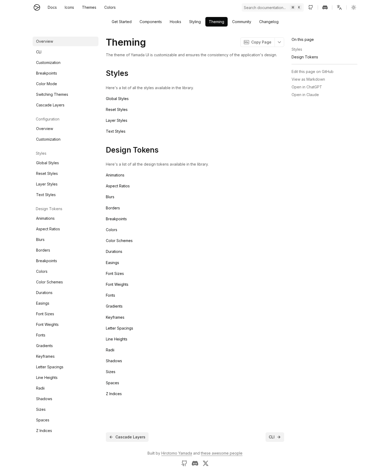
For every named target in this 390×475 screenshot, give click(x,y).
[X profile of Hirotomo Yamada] (205, 463)
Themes (89, 7)
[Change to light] (353, 7)
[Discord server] (325, 7)
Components (151, 21)
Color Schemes (119, 240)
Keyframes (115, 317)
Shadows (114, 361)
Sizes (110, 371)
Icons (69, 7)
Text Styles (115, 131)
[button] (339, 7)
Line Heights (116, 339)
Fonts (110, 295)
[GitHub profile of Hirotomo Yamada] (184, 463)
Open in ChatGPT (307, 87)
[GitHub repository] (310, 7)
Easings (112, 262)
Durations (114, 251)
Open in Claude (305, 94)
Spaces (112, 383)
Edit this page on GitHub (312, 71)
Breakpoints (116, 219)
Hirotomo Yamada (176, 453)
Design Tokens (132, 149)
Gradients (114, 306)
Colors (110, 7)
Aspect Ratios (118, 186)
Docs (52, 7)
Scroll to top (302, 102)
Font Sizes (115, 273)
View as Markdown (308, 79)
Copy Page (261, 42)
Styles (117, 73)
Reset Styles (117, 109)
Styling (195, 21)
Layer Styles (116, 120)
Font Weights (117, 284)
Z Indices (114, 393)
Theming (216, 21)
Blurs (110, 197)
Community (241, 21)
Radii (110, 350)
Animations (115, 175)
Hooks (175, 21)
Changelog (269, 21)
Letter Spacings (119, 328)
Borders (113, 208)
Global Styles (117, 98)
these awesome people (221, 453)
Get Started (122, 21)
